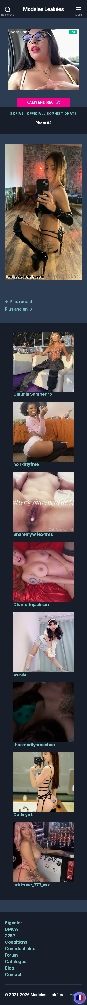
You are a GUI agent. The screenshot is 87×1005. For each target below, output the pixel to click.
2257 (10, 935)
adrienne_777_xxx (31, 884)
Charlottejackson (31, 604)
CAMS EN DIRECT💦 (43, 102)
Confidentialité (20, 948)
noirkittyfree (26, 464)
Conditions (16, 942)
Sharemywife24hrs (33, 534)
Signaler (13, 922)
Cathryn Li (23, 814)
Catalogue (15, 961)
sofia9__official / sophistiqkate (43, 113)
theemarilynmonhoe (34, 744)
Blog (9, 967)
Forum (11, 955)
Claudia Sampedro (32, 394)
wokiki (19, 674)
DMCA (11, 929)
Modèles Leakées (43, 9)
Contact (13, 974)
